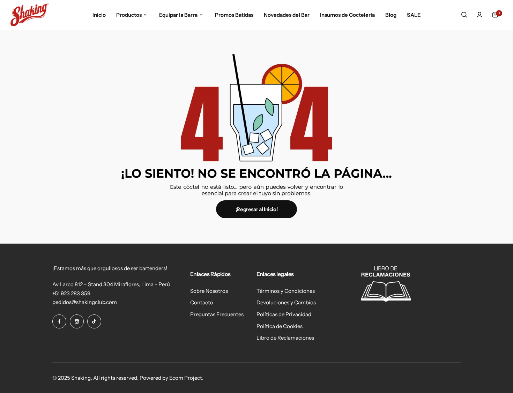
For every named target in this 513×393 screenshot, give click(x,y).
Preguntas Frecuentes (217, 314)
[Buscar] (464, 14)
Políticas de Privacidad (283, 314)
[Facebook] (59, 321)
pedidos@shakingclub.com (84, 302)
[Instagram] (77, 321)
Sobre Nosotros (209, 291)
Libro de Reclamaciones (285, 337)
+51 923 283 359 (71, 293)
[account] (479, 14)
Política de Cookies (279, 326)
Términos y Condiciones (285, 291)
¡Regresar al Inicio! (257, 209)
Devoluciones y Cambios (286, 302)
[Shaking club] (29, 14)
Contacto (201, 302)
